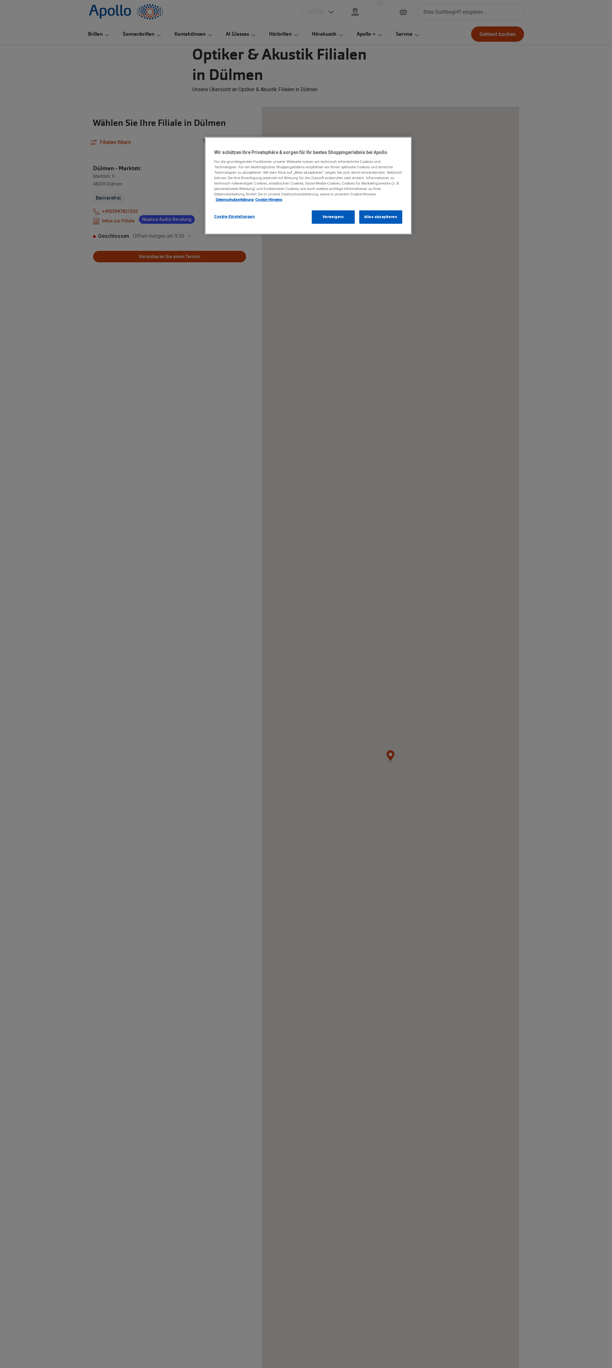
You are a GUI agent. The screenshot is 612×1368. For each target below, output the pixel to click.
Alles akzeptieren (380, 217)
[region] (308, 186)
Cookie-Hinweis (268, 199)
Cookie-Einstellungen (234, 216)
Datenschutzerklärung (235, 199)
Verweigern (333, 217)
